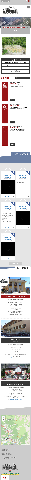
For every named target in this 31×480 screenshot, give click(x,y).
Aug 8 (25, 209)
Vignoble (22, 27)
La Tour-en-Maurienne (8, 176)
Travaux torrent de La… (17, 129)
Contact (28, 3)
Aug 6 (10, 240)
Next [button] (27, 22)
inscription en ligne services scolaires (15, 62)
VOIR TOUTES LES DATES (23, 78)
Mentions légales (18, 3)
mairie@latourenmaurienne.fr (15, 357)
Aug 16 (25, 178)
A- (2, 1)
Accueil (5, 27)
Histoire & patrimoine (13, 27)
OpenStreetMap (27, 443)
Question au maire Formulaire (15, 65)
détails (12, 100)
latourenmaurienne (6, 178)
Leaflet (23, 443)
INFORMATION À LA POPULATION (19, 85)
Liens (24, 3)
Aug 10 (10, 209)
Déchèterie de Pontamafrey (19, 107)
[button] (3, 417)
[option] (15, 22)
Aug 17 (10, 178)
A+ (8, 1)
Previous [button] (4, 22)
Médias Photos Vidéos (15, 71)
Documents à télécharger (15, 67)
